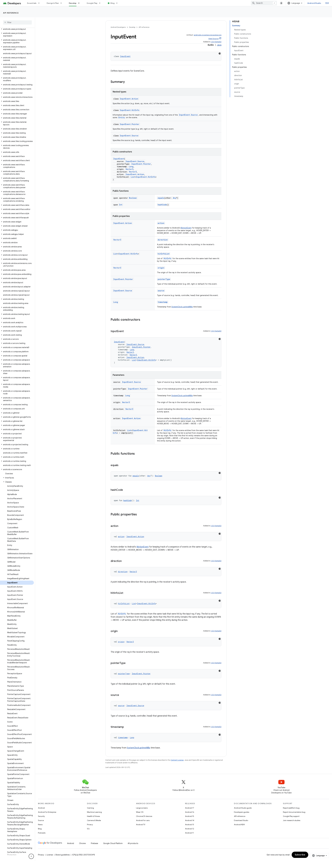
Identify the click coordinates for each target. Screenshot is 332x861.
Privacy (90, 824)
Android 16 (189, 812)
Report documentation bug (294, 812)
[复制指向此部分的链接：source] (121, 695)
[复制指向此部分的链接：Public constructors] (142, 319)
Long (131, 166)
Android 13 (189, 824)
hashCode (162, 204)
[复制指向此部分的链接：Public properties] (139, 514)
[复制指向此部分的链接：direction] (124, 561)
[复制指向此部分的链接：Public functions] (137, 453)
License (50, 855)
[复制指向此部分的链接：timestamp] (126, 727)
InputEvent (125, 56)
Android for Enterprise (47, 812)
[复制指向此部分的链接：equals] (121, 465)
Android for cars (143, 820)
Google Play (92, 3)
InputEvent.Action (129, 98)
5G (88, 829)
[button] (17, 29)
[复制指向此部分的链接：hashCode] (125, 490)
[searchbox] (17, 22)
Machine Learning (94, 812)
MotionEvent (186, 228)
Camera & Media (94, 820)
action (161, 223)
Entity (121, 117)
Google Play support (291, 816)
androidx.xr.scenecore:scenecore (207, 35)
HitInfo (167, 258)
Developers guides (241, 812)
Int (120, 204)
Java (219, 45)
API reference (11, 13)
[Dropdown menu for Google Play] (100, 3)
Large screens (142, 808)
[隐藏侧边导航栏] (31, 856)
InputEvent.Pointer (129, 124)
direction (163, 239)
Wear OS (139, 812)
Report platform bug (291, 808)
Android (41, 808)
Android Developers (118, 27)
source (161, 290)
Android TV (140, 824)
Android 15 (189, 816)
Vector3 (129, 169)
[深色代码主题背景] (219, 53)
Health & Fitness (93, 816)
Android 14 (189, 820)
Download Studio (241, 820)
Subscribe (300, 854)
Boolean (133, 198)
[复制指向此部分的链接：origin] (120, 631)
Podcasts (41, 833)
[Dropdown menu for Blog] (118, 3)
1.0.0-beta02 (216, 42)
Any (174, 198)
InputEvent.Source (188, 115)
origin (161, 268)
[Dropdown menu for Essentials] (40, 3)
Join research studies (291, 820)
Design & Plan (53, 3)
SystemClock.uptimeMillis (182, 307)
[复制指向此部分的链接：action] (120, 526)
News (40, 824)
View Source (213, 39)
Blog (112, 3)
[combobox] (264, 3)
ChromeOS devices (144, 816)
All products (133, 843)
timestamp (163, 302)
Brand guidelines (63, 855)
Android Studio (314, 3)
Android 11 (189, 833)
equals (161, 198)
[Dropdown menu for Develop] (80, 3)
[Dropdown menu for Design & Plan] (62, 3)
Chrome (82, 843)
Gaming (90, 808)
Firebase (94, 843)
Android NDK (239, 824)
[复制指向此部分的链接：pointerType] (128, 663)
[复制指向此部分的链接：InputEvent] (126, 331)
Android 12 (189, 829)
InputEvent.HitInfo (129, 110)
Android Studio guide (243, 808)
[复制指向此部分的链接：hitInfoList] (125, 593)
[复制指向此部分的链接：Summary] (127, 82)
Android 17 (189, 808)
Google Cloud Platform (113, 843)
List (133, 177)
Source (41, 820)
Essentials (32, 3)
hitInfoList (164, 254)
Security (41, 816)
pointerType (164, 279)
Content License (177, 760)
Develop (73, 3)
